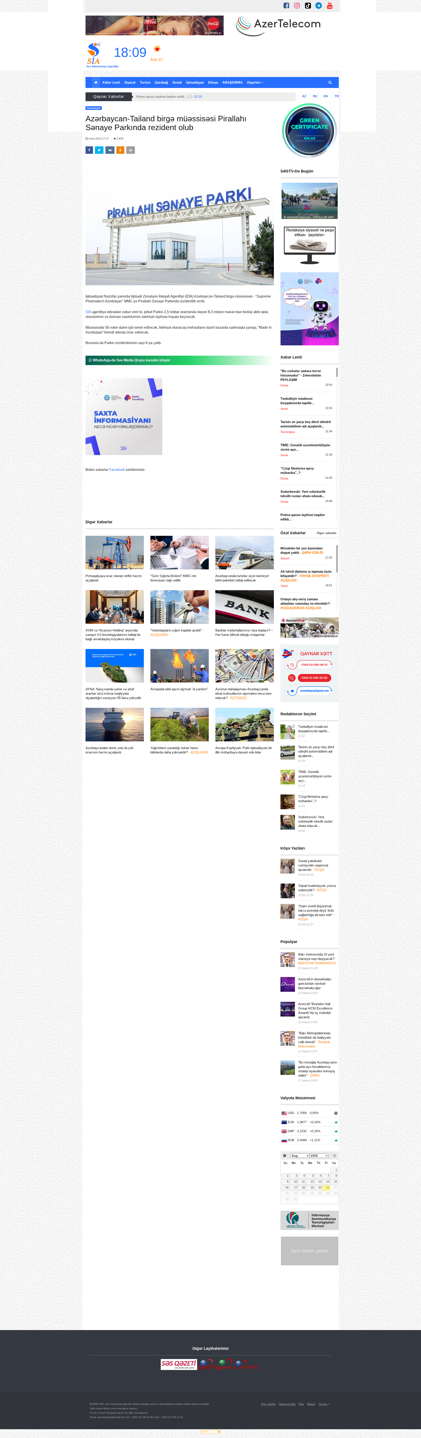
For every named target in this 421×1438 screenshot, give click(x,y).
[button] (330, 82)
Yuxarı (323, 1404)
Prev (287, 202)
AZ (304, 96)
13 (319, 1181)
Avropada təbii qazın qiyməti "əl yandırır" (179, 689)
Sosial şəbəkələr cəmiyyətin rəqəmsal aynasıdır (313, 865)
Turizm (145, 82)
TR (337, 96)
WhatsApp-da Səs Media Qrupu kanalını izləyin (131, 360)
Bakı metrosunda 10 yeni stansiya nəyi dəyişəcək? (317, 958)
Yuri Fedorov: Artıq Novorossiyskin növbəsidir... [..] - (176, 96)
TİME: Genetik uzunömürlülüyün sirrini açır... (314, 776)
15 (335, 1181)
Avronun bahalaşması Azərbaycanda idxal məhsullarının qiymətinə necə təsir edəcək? (243, 693)
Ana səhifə (268, 1404)
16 (286, 1187)
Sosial (177, 82)
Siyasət (130, 82)
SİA (88, 312)
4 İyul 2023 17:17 (99, 138)
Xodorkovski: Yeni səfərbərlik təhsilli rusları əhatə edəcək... (315, 821)
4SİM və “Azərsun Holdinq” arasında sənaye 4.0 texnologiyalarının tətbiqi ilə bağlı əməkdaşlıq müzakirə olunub (113, 634)
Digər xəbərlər (327, 533)
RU (315, 96)
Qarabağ (161, 82)
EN (326, 96)
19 (312, 1187)
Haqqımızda (287, 1404)
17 (295, 1187)
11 (303, 1181)
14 (327, 1181)
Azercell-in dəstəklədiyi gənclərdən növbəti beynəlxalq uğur (314, 983)
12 (312, 1181)
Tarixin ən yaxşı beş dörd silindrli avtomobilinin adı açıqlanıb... (316, 751)
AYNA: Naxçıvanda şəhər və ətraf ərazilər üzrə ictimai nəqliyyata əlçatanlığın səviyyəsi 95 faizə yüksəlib (113, 693)
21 (327, 1187)
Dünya (213, 82)
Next (331, 202)
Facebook (117, 470)
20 (319, 1187)
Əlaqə (311, 1404)
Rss (301, 1404)
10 (295, 1181)
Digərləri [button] (254, 82)
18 (303, 1187)
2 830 (119, 138)
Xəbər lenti (111, 82)
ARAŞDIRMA (232, 82)
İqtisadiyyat (195, 82)
